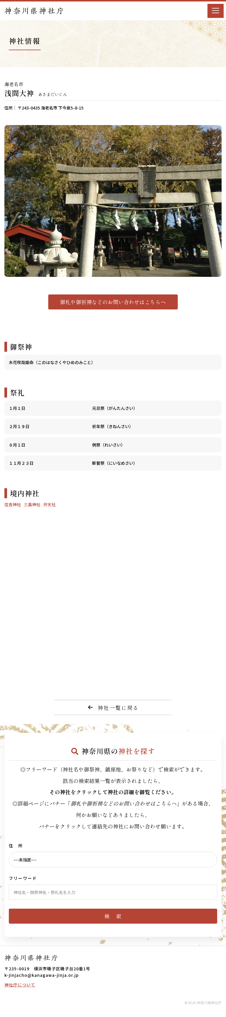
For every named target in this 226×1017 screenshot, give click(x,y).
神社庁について (19, 985)
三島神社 (32, 504)
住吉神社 (12, 504)
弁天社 (49, 504)
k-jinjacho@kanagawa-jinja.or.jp (41, 975)
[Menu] (215, 10)
